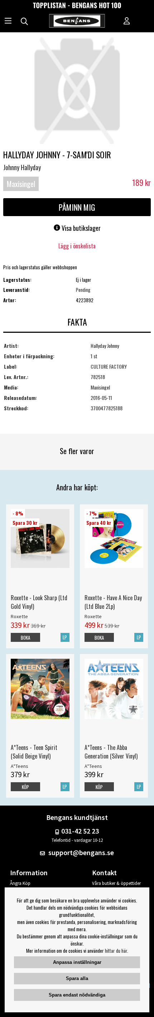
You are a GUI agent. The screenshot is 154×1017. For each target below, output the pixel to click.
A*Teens (19, 766)
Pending (83, 289)
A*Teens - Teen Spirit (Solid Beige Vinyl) (34, 751)
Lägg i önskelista (77, 246)
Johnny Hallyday (22, 167)
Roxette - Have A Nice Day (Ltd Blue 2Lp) (113, 602)
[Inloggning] (127, 21)
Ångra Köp (20, 883)
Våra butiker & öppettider (116, 883)
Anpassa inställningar (77, 962)
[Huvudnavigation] (8, 21)
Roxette (19, 616)
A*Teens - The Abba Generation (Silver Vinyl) (111, 751)
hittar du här (116, 950)
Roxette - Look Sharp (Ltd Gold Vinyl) (39, 602)
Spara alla (77, 978)
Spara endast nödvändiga (77, 995)
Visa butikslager (80, 228)
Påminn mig (77, 207)
